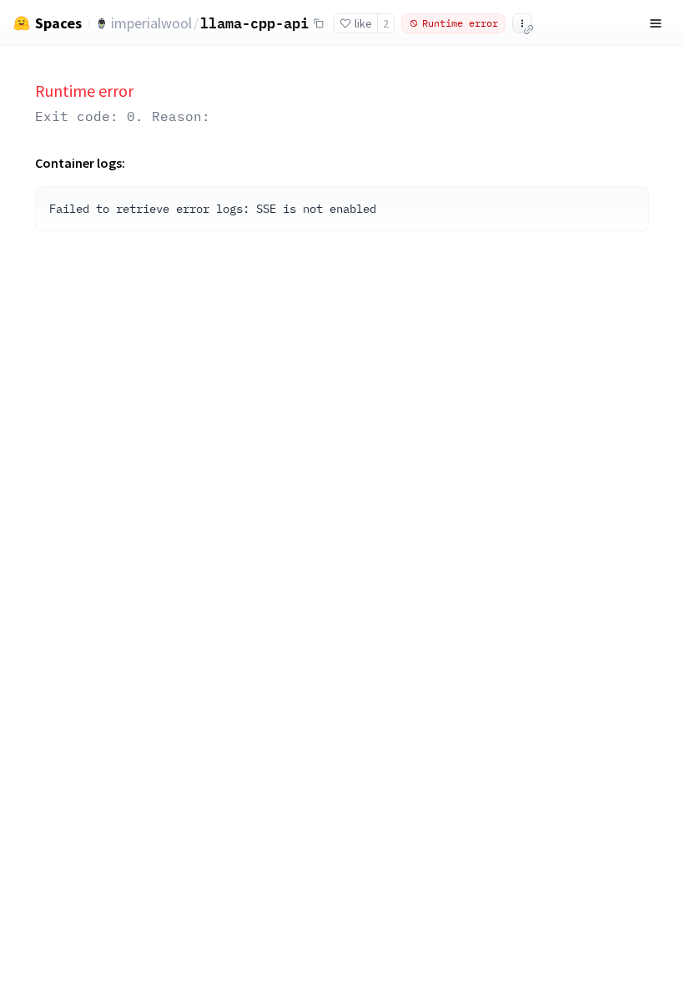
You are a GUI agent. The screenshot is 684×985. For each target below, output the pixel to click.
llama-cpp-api (254, 22)
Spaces (58, 23)
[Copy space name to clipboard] (319, 23)
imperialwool (151, 23)
